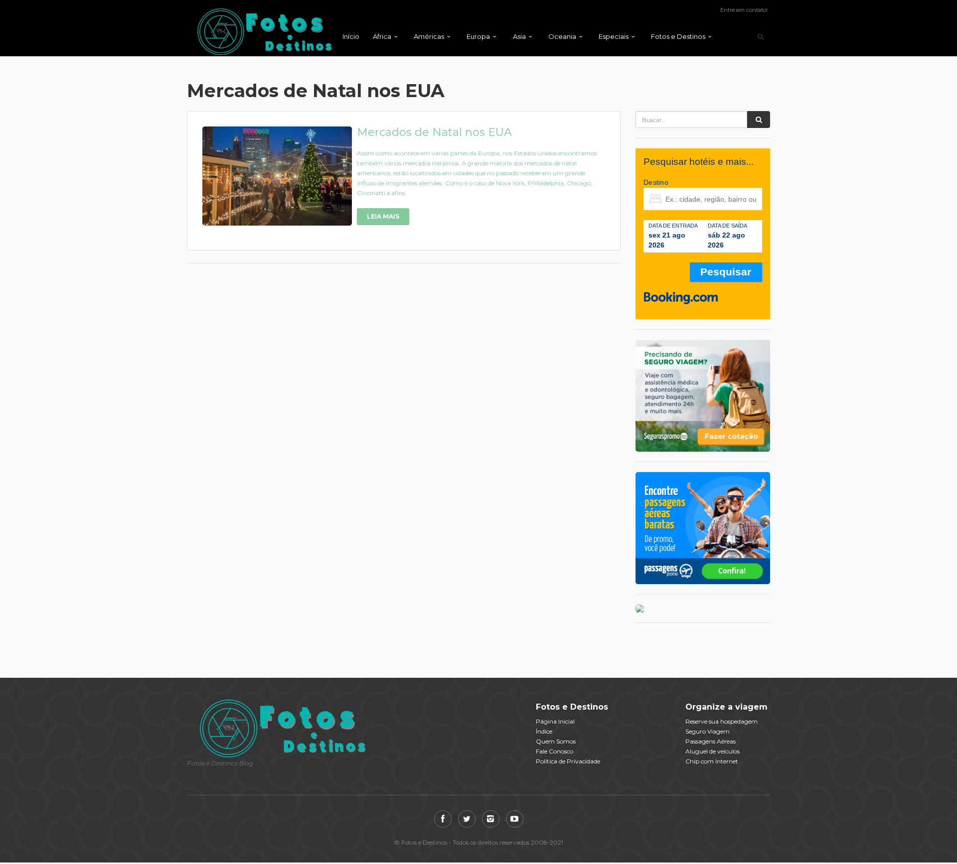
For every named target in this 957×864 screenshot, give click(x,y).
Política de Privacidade (568, 761)
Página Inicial (555, 721)
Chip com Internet (711, 761)
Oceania (562, 36)
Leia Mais (383, 216)
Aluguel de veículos (712, 751)
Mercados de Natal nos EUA (434, 132)
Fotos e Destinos (678, 36)
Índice (544, 731)
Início (350, 36)
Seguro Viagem (707, 731)
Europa (478, 36)
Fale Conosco (554, 751)
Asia (519, 36)
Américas (429, 36)
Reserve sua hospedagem (721, 721)
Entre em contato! (744, 9)
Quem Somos (556, 741)
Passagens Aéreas (710, 741)
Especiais (614, 36)
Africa (382, 36)
